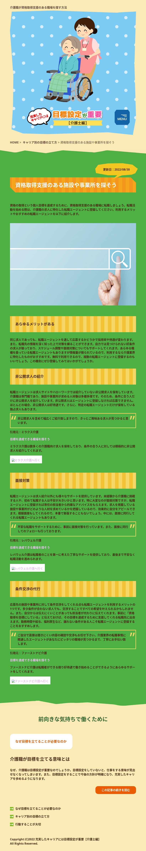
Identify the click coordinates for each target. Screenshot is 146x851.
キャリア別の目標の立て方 (32, 816)
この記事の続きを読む (115, 790)
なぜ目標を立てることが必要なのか (41, 741)
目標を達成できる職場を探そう (30, 439)
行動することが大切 (28, 824)
